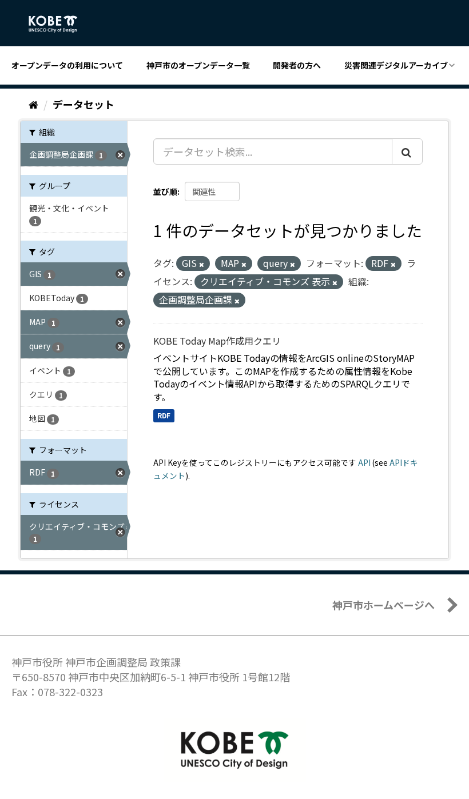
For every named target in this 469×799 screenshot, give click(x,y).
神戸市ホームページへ (383, 604)
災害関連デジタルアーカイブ (396, 65)
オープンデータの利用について (67, 65)
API (364, 462)
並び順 (165, 191)
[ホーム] (33, 104)
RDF (163, 415)
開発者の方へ (297, 65)
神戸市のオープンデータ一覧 (198, 65)
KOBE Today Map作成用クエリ (217, 340)
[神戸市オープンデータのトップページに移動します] (59, 24)
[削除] (201, 264)
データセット (83, 104)
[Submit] (407, 151)
